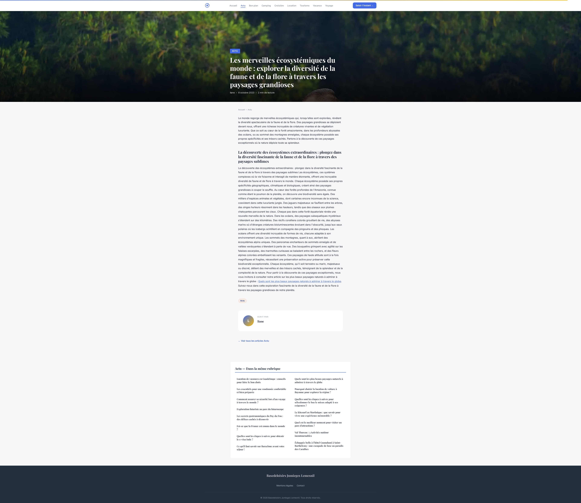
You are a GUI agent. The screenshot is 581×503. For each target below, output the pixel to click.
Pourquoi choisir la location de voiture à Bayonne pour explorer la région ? (316, 391)
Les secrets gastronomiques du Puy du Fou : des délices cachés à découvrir (260, 417)
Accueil (233, 5)
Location (291, 5)
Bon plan (253, 5)
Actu (243, 5)
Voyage (329, 5)
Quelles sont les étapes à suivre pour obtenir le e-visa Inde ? (260, 438)
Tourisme (304, 5)
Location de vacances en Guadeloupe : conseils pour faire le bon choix (261, 380)
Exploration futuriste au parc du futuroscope (260, 409)
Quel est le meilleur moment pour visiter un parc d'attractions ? (318, 424)
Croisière (279, 5)
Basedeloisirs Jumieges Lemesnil (290, 475)
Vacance (317, 5)
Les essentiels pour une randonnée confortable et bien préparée (261, 391)
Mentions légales (284, 485)
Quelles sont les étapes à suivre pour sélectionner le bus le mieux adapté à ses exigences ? (316, 402)
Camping (266, 5)
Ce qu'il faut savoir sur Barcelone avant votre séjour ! (260, 448)
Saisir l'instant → (365, 5)
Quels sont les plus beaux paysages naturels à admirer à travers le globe (299, 281)
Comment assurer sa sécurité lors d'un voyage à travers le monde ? (261, 401)
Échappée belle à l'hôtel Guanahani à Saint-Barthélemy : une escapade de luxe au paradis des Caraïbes (319, 446)
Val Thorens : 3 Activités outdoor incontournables (312, 434)
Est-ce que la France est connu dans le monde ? (261, 428)
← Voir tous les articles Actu (253, 340)
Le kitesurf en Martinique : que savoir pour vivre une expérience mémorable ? (317, 414)
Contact (301, 485)
